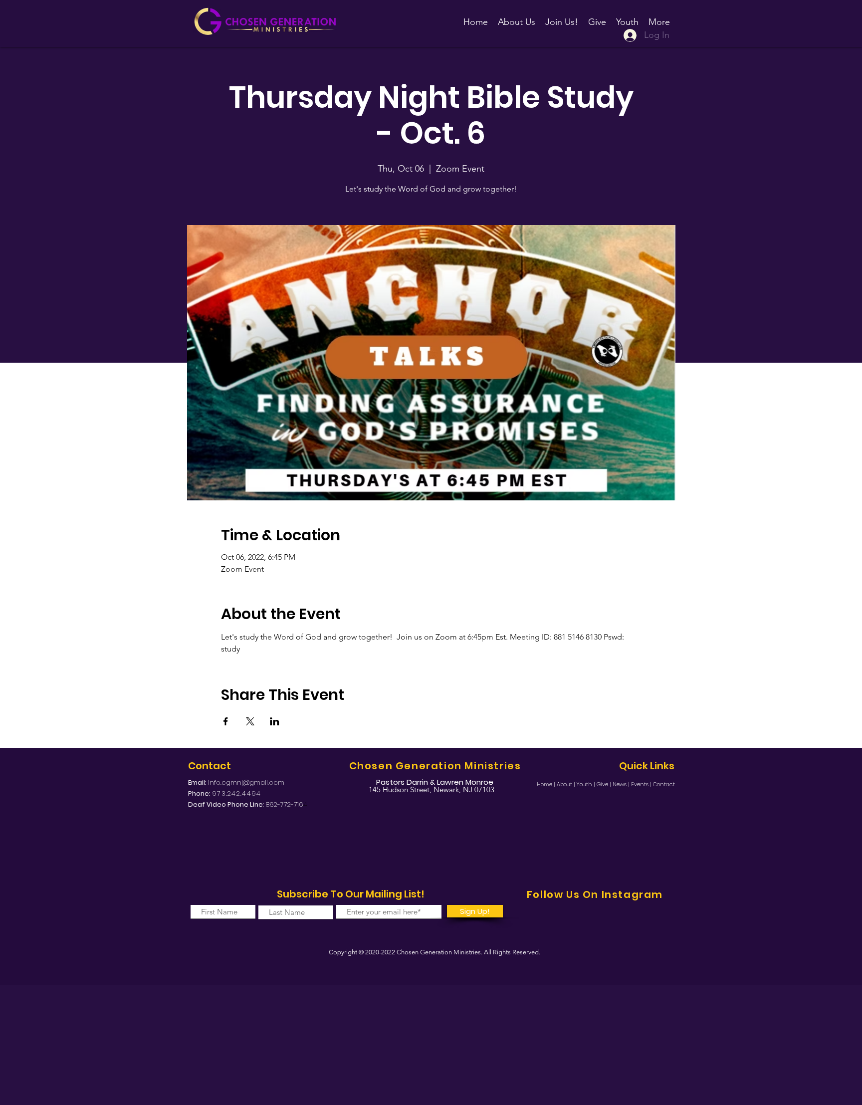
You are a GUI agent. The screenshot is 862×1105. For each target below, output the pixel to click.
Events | (642, 784)
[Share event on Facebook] (225, 721)
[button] (561, 17)
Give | (605, 784)
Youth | (587, 784)
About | (567, 784)
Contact (664, 784)
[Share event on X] (250, 721)
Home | (547, 784)
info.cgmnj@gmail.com (246, 782)
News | (622, 784)
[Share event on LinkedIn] (274, 721)
